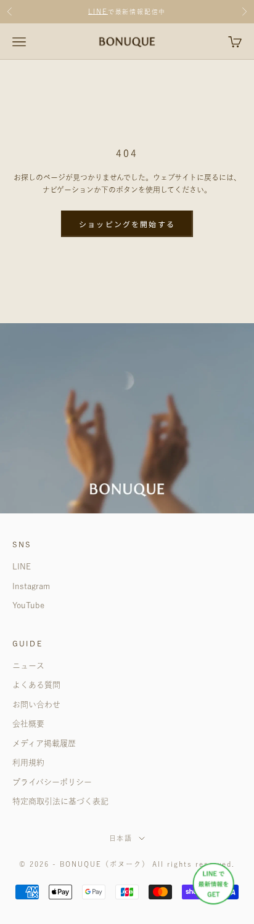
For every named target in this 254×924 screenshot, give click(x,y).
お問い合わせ (36, 705)
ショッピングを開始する (127, 224)
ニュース (28, 666)
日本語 (121, 838)
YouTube (28, 605)
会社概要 (28, 724)
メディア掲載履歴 (44, 743)
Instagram (31, 586)
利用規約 (28, 762)
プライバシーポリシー (52, 782)
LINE (98, 11)
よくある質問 (36, 685)
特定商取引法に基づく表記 (60, 801)
